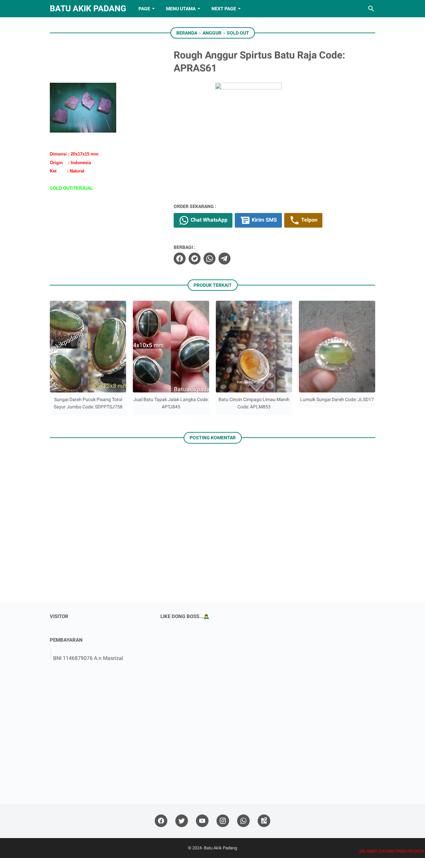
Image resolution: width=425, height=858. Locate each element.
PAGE (144, 8)
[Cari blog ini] (371, 9)
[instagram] (222, 820)
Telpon (308, 220)
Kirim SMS (263, 220)
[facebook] (180, 259)
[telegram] (224, 259)
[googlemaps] (264, 820)
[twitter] (195, 259)
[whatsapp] (209, 259)
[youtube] (202, 820)
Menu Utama (181, 8)
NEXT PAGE (224, 8)
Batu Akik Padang (88, 8)
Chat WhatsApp (208, 220)
